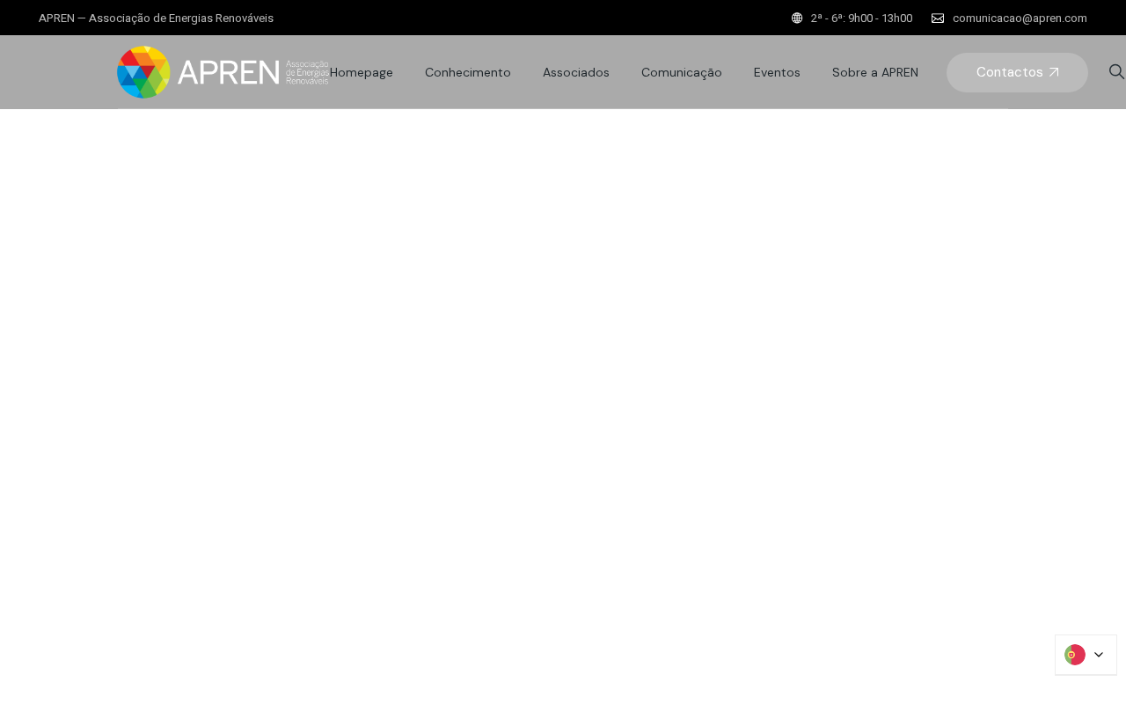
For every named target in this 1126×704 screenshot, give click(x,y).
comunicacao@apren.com (1020, 18)
